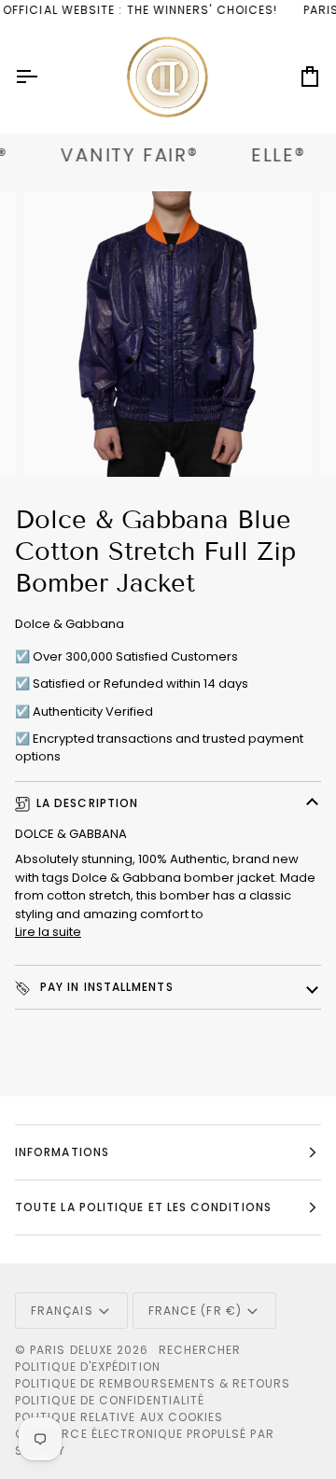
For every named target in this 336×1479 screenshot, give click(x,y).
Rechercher (200, 1350)
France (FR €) (195, 1311)
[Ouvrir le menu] (43, 77)
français (62, 1311)
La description (87, 803)
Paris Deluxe (71, 1350)
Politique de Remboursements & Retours (152, 1383)
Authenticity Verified (93, 711)
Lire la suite (48, 932)
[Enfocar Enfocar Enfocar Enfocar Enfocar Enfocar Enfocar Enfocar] (168, 334)
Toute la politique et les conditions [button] (143, 1207)
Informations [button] (62, 1152)
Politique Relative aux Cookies (119, 1417)
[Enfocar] (60, 442)
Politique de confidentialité (109, 1400)
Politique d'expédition (88, 1366)
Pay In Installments (105, 987)
